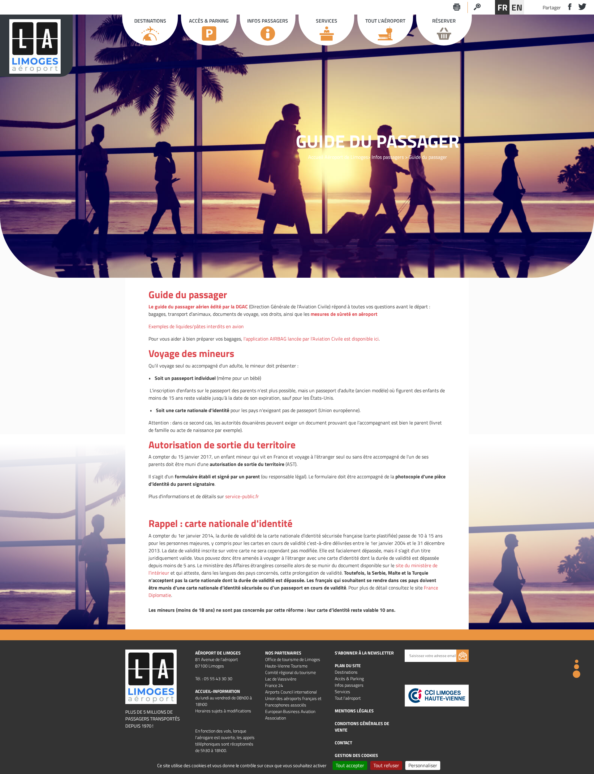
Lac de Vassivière (280, 679)
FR (502, 7)
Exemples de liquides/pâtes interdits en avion (196, 326)
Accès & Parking (349, 678)
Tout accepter (350, 765)
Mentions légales (354, 710)
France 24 (274, 685)
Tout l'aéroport (348, 698)
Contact (343, 742)
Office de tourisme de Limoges (292, 659)
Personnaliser (422, 765)
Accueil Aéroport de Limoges (338, 157)
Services (342, 691)
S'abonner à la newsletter (364, 653)
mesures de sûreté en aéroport (344, 314)
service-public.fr (242, 496)
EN (516, 7)
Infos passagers (388, 157)
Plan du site (348, 665)
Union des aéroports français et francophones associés (293, 701)
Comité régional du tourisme (290, 672)
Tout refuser (386, 765)
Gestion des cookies (356, 755)
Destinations (346, 672)
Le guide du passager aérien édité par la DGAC (198, 306)
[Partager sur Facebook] (567, 7)
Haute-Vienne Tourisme (286, 666)
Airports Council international (291, 692)
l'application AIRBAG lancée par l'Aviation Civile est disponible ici (311, 338)
